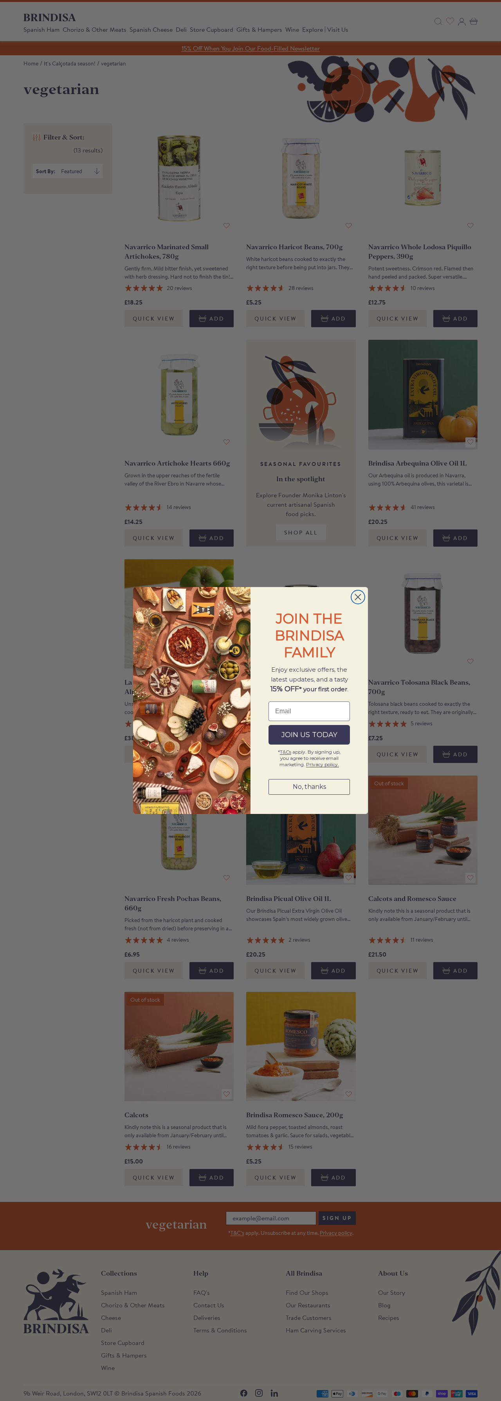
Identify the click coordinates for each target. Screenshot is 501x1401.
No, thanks (309, 786)
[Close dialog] (358, 597)
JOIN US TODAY (309, 734)
